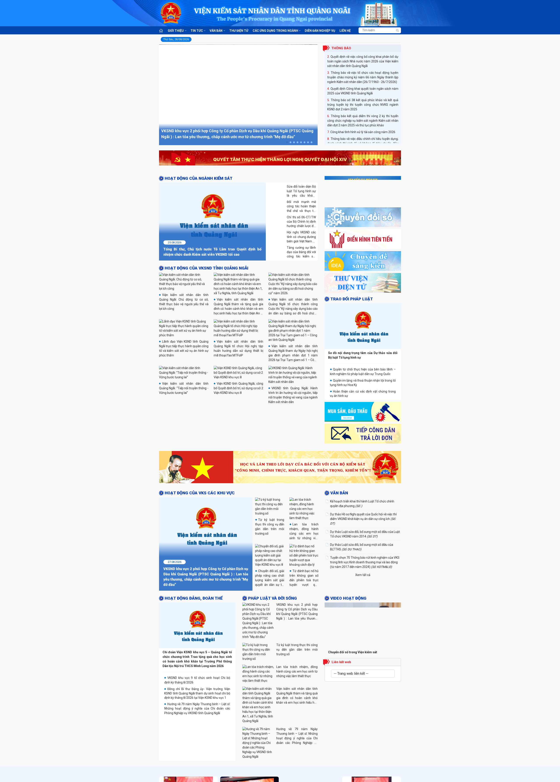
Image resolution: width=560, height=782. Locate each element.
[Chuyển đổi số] (363, 218)
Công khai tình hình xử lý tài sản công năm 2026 (362, 115)
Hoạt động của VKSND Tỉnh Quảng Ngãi (206, 268)
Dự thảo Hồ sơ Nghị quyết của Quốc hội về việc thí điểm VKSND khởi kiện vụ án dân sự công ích (363, 518)
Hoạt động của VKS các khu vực (200, 493)
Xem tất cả (362, 574)
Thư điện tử (238, 30)
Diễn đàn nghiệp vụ (320, 30)
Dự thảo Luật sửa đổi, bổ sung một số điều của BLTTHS (361, 547)
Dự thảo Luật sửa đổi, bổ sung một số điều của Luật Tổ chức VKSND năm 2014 (365, 534)
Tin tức (197, 30)
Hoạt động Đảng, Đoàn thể (193, 587)
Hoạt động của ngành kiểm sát (199, 178)
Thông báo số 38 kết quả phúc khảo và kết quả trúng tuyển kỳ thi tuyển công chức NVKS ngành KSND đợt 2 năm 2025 (362, 88)
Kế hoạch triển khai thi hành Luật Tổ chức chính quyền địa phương (362, 503)
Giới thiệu (176, 30)
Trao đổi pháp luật (351, 299)
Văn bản (216, 30)
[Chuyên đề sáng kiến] (363, 262)
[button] (287, 142)
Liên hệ (345, 30)
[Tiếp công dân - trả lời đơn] (363, 435)
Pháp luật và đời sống (272, 587)
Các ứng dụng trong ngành (275, 30)
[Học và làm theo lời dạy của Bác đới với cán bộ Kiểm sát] (280, 468)
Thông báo (341, 48)
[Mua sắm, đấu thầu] (363, 413)
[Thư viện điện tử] (363, 284)
